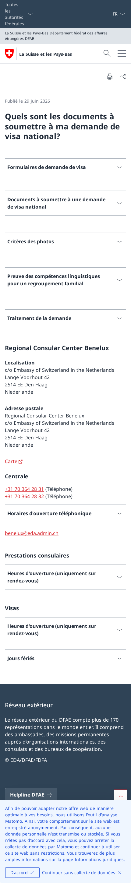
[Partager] (123, 76)
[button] (120, 796)
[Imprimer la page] (109, 76)
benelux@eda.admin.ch (31, 533)
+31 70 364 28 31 (24, 489)
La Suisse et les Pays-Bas (45, 54)
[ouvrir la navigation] (122, 53)
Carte (11, 461)
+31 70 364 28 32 (24, 496)
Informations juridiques (99, 859)
